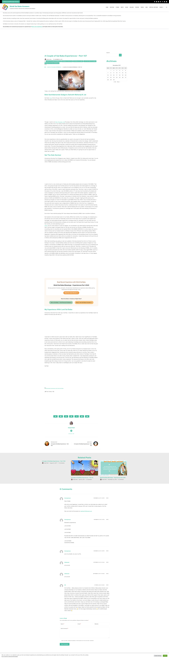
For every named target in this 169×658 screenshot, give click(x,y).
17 (116, 75)
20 (125, 75)
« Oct (114, 81)
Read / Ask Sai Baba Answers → (84, 302)
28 (108, 79)
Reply (107, 498)
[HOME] (45, 67)
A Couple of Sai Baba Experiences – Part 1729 (53, 461)
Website (96, 624)
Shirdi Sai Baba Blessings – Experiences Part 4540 (71, 285)
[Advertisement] (84, 38)
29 (111, 79)
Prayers (137, 7)
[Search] (166, 7)
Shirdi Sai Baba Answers (19, 6)
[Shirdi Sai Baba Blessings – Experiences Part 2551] (113, 468)
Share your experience (36, 26)
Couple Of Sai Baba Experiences (53, 61)
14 (107, 75)
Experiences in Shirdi (78, 61)
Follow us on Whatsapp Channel (11, 1)
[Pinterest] (160, 1)
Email (79, 624)
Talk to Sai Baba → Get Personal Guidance (61, 302)
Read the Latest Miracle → (71, 292)
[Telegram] (162, 1)
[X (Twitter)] (156, 1)
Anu (50, 98)
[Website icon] (71, 431)
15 (110, 75)
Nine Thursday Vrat (60, 122)
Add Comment (64, 628)
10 (116, 72)
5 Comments (89, 479)
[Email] (87, 416)
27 (125, 77)
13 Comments (61, 463)
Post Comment (64, 644)
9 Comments (121, 479)
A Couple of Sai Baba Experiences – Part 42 (82, 477)
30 (113, 79)
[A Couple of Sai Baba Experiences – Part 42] (84, 468)
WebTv (122, 7)
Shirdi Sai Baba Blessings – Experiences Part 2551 (113, 477)
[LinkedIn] (71, 416)
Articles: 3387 (71, 433)
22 (111, 77)
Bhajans (132, 7)
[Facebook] (154, 1)
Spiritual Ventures (153, 7)
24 (116, 77)
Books (126, 7)
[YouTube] (166, 1)
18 (119, 75)
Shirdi (46, 225)
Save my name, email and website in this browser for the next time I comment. (77, 640)
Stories (117, 7)
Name (62, 624)
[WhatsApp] (164, 1)
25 (119, 77)
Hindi (146, 7)
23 (113, 77)
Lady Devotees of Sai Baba (90, 61)
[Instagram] (158, 1)
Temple (142, 7)
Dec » (118, 81)
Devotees (112, 7)
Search (108, 52)
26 (122, 77)
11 (119, 72)
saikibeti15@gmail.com (86, 511)
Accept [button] (165, 655)
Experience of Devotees (67, 61)
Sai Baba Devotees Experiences (52, 63)
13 (125, 72)
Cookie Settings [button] (158, 655)
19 (122, 75)
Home (107, 7)
